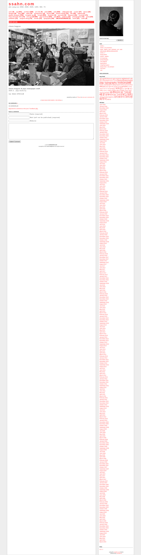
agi (17, 12)
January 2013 (103, 358)
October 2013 (103, 342)
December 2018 (104, 236)
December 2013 (104, 339)
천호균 (14, 93)
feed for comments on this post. (19, 108)
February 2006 (104, 502)
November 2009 (104, 424)
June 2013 (102, 349)
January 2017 (103, 276)
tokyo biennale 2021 (15, 17)
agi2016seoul (107, 79)
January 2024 (103, 132)
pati (55, 17)
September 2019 (104, 221)
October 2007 (103, 467)
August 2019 (103, 222)
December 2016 (104, 278)
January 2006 (103, 503)
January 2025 (103, 117)
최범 (101, 92)
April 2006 (102, 498)
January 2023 (103, 153)
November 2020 (104, 196)
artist (46, 12)
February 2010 (104, 418)
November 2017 (104, 259)
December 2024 (104, 118)
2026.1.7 (102, 53)
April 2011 (102, 394)
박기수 (105, 88)
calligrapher (66, 12)
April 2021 (102, 189)
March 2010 (103, 417)
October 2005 (103, 509)
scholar (36, 18)
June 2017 (102, 268)
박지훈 (109, 88)
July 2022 (102, 163)
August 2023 (103, 141)
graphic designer (14, 15)
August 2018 (103, 243)
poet (87, 17)
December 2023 (104, 134)
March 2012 (103, 375)
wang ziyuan (116, 85)
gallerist (80, 13)
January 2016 (103, 295)
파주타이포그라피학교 (116, 94)
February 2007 (104, 481)
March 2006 (103, 500)
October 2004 (103, 529)
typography (47, 18)
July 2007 (102, 472)
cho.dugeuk (103, 61)
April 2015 (102, 311)
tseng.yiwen (103, 54)
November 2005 (104, 507)
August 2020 (103, 202)
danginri (11, 13)
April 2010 (102, 415)
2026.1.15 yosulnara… (106, 47)
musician (82, 15)
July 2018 (102, 245)
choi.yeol (102, 68)
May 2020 (102, 207)
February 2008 (104, 460)
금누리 (111, 86)
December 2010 (104, 401)
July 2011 (102, 389)
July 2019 (102, 224)
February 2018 (104, 254)
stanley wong (103, 84)
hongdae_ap (29, 15)
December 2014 (104, 318)
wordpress (119, 553)
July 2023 (102, 143)
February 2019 (104, 233)
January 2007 (103, 483)
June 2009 (102, 432)
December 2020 (104, 195)
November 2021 (104, 177)
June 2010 (102, 411)
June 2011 (102, 391)
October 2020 (103, 198)
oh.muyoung (103, 58)
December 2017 (104, 257)
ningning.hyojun (104, 65)
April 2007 (102, 477)
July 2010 (102, 410)
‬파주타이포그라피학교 (126, 85)
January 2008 (103, 462)
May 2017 (102, 269)
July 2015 (102, 306)
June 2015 (102, 307)
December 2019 (104, 215)
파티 (130, 94)
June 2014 (102, 328)
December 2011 (104, 380)
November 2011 (104, 382)
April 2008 (102, 457)
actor (10, 12)
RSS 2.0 (101, 549)
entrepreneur (38, 13)
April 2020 (102, 209)
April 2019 (102, 229)
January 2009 (103, 441)
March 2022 (103, 170)
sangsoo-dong (24, 18)
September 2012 (104, 365)
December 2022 (104, 155)
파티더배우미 (109, 97)
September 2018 (104, 241)
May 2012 (102, 372)
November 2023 (104, 136)
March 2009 (103, 438)
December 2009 (104, 422)
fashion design (61, 13)
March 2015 (103, 313)
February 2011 (104, 398)
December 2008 (104, 443)
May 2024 (102, 127)
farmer (49, 13)
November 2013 (104, 340)
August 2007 (103, 470)
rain (101, 70)
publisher (12, 18)
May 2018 (102, 248)
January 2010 (103, 420)
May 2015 (102, 309)
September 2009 (104, 427)
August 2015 (103, 304)
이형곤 (130, 90)
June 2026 (102, 104)
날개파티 (124, 86)
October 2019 (103, 219)
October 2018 (103, 240)
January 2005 (103, 524)
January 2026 (103, 106)
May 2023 (102, 146)
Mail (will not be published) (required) (45, 117)
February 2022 (104, 172)
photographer (76, 17)
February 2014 (104, 335)
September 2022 (104, 160)
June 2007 (102, 474)
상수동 (127, 88)
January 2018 (103, 255)
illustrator (51, 15)
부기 (123, 88)
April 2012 (102, 373)
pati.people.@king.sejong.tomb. (109, 51)
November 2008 (104, 444)
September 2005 (104, 510)
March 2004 (103, 542)
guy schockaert (104, 80)
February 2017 (104, 274)
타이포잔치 (106, 93)
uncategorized (62, 18)
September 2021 (104, 181)
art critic (37, 12)
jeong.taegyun (104, 60)
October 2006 (103, 488)
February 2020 (104, 212)
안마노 (105, 90)
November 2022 (104, 156)
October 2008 (103, 446)
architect (26, 12)
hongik (40, 15)
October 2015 (103, 300)
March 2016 (103, 292)
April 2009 (102, 436)
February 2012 (104, 377)
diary (19, 13)
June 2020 (102, 205)
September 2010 (104, 406)
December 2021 (104, 175)
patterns (64, 17)
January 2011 (103, 399)
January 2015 (103, 316)
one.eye (29, 17)
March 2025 (103, 113)
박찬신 (113, 88)
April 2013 (102, 353)
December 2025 (104, 108)
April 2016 (102, 290)
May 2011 (102, 392)
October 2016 (103, 281)
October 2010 (103, 405)
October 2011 (103, 384)
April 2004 (102, 540)
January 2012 (103, 379)
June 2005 (102, 516)
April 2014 (102, 332)
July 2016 (102, 285)
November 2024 (104, 120)
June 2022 (102, 165)
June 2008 (102, 453)
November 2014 (104, 320)
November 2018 (104, 238)
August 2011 (103, 387)
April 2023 (102, 148)
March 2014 (103, 333)
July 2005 (102, 514)
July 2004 (102, 535)
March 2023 (103, 149)
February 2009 (104, 439)
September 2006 (104, 490)
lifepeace (71, 15)
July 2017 (102, 266)
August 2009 (103, 429)
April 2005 (102, 519)
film (71, 13)
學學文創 (102, 86)
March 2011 (103, 396)
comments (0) (90, 97)
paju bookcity (44, 17)
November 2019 (104, 217)
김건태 (115, 86)
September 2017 (104, 262)
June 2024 (102, 125)
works (74, 18)
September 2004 (104, 531)
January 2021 (103, 193)
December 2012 (104, 359)
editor (28, 13)
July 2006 (102, 493)
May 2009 (102, 434)
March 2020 (103, 210)
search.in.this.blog (104, 38)
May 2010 (102, 413)
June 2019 (102, 226)
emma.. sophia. (104, 56)
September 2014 (104, 323)
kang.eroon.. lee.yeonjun (107, 67)
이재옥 (122, 90)
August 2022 (103, 162)
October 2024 (103, 122)
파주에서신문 (20, 93)
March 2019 (103, 231)
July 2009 (102, 431)
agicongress (116, 79)
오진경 (113, 90)
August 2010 (103, 408)
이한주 (126, 90)
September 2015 (104, 302)
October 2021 (103, 179)
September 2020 (104, 200)
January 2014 (103, 337)
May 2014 (102, 330)
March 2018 (103, 252)
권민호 (107, 86)
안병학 (109, 90)
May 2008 (102, 455)
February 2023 (104, 151)
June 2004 (102, 536)
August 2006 (103, 491)
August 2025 (103, 110)
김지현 (119, 86)
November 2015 (104, 299)
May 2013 (102, 351)
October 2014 (103, 321)
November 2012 (104, 361)
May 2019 (102, 228)
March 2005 (103, 521)
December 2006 (104, 484)
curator (76, 12)
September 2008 (104, 448)
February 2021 (104, 191)
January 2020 (103, 214)
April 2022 (102, 169)
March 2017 (103, 273)
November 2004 (104, 528)
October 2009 (103, 425)
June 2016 (102, 287)
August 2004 (103, 533)
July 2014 (102, 326)
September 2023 (104, 139)
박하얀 (119, 88)
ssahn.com (22, 4)
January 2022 (103, 174)
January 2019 (103, 234)
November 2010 (104, 403)
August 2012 (103, 366)
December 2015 (104, 297)
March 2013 (103, 354)
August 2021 (103, 183)
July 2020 (102, 203)
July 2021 (102, 184)
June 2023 (102, 144)
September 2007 (104, 469)
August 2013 (103, 345)
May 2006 (102, 496)
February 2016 (104, 294)
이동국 (118, 90)
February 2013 (104, 356)
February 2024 (104, 130)
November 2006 (104, 486)
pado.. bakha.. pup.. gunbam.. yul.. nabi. (111, 49)
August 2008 (103, 450)
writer (83, 18)
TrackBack (33, 108)
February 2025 (104, 115)
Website (33, 121)
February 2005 (104, 523)
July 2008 (102, 451)
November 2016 (104, 280)
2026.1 (102, 46)
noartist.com (117, 552)
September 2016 (104, 283)
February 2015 (104, 314)
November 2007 (104, 465)
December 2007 (104, 464)
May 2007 (102, 476)
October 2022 (103, 158)
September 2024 (104, 123)
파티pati (102, 97)
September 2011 (104, 385)
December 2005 (104, 505)
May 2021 (102, 188)
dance (85, 12)
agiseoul (125, 79)
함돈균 (109, 99)
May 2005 (102, 517)
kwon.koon (44, 100)
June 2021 (102, 186)
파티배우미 (119, 97)
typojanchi (109, 85)
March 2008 (103, 458)
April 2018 (102, 250)
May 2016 (102, 288)
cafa (54, 12)
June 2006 (102, 495)
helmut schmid (113, 80)
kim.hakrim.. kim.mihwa (55, 100)
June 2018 (102, 247)
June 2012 (102, 370)
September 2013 (104, 344)
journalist (61, 15)
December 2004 (104, 526)
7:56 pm (79, 97)
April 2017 (102, 271)
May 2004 (102, 538)
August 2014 (103, 325)
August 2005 (103, 512)
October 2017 (103, 260)
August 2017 (103, 264)
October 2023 (103, 137)
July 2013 (102, 347)
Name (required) (36, 114)
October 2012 (103, 363)
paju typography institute (113, 82)
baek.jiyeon (103, 63)
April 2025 (102, 111)
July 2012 (102, 368)
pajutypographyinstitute (125, 80)
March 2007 (103, 479)
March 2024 (103, 129)
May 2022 (102, 167)
